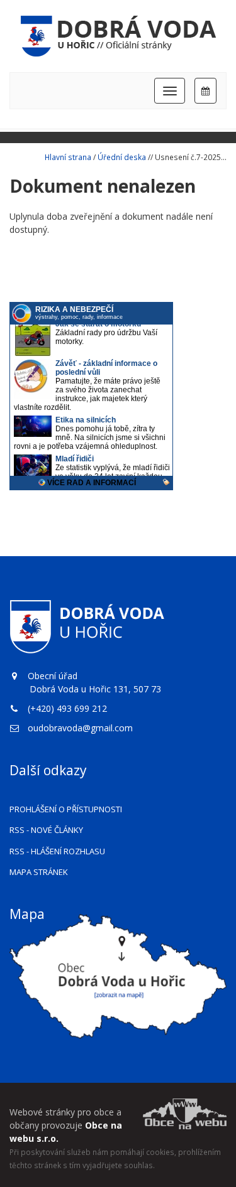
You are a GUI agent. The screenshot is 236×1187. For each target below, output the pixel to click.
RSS (46, 829)
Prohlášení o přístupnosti (65, 809)
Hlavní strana (68, 157)
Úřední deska (122, 157)
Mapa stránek (38, 872)
